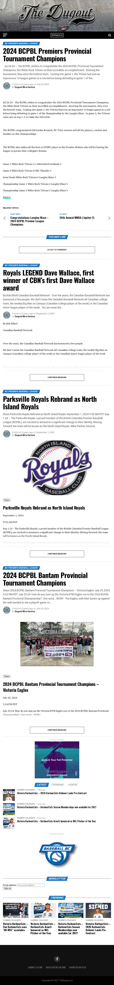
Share (6, 500)
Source (6, 197)
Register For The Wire (56, 967)
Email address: (10, 885)
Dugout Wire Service (25, 87)
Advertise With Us (77, 967)
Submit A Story (35, 967)
